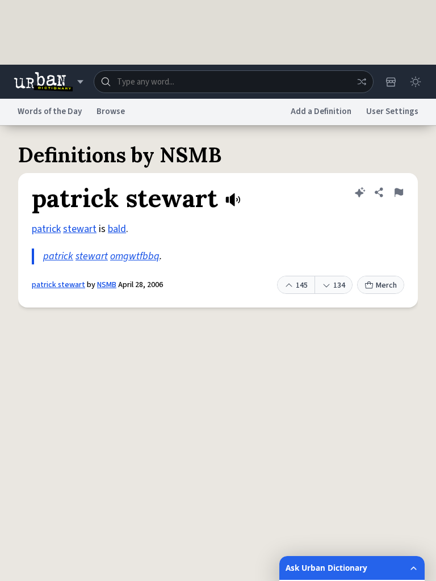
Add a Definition (321, 111)
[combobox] (234, 81)
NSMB (106, 284)
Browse (111, 111)
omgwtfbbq (135, 256)
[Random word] (361, 82)
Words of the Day (50, 111)
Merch (386, 285)
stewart (80, 229)
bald (117, 229)
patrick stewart (58, 284)
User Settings (392, 111)
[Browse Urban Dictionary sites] (48, 82)
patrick (46, 229)
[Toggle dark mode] (415, 81)
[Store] (390, 81)
